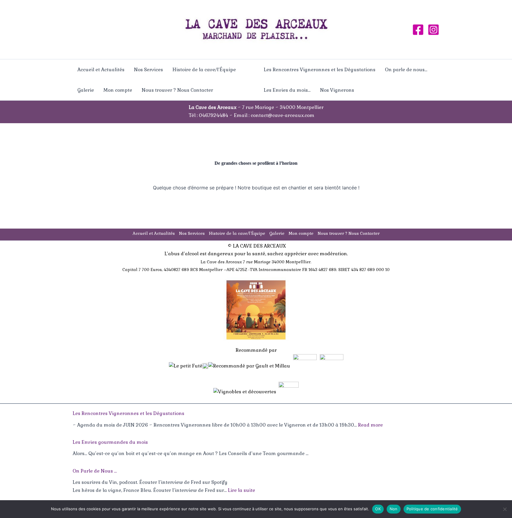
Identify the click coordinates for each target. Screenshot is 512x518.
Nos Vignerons (337, 90)
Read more (370, 425)
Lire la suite (241, 490)
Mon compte (117, 90)
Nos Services (148, 69)
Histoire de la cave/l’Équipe (204, 69)
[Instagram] (433, 30)
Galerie (85, 90)
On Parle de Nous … (95, 471)
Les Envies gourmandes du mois (110, 442)
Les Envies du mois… (287, 90)
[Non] (505, 509)
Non (394, 508)
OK (378, 508)
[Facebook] (418, 30)
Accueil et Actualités (100, 69)
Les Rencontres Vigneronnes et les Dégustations (319, 69)
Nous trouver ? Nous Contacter (177, 90)
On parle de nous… (406, 69)
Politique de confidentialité (432, 508)
